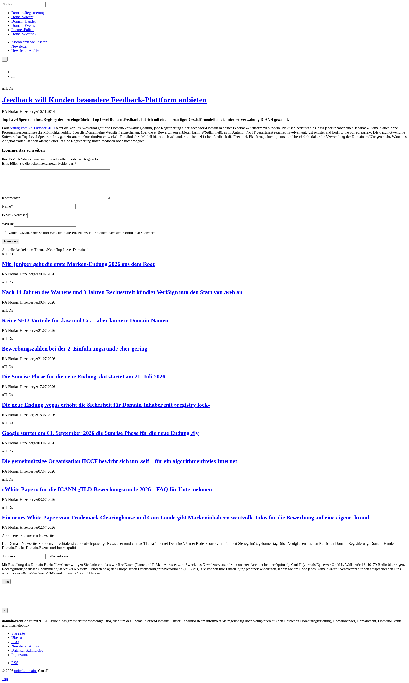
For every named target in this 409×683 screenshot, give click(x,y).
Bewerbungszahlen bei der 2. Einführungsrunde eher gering (74, 349)
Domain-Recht (22, 17)
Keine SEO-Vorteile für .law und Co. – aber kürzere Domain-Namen (85, 320)
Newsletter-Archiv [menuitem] (25, 51)
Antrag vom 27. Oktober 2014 (32, 128)
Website (8, 224)
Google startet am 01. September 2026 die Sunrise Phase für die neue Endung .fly (100, 433)
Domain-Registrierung (28, 13)
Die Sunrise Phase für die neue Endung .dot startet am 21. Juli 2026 (83, 376)
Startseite (18, 633)
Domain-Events (23, 25)
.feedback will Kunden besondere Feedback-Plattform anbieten (104, 100)
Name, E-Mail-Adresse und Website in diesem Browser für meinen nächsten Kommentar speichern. (82, 233)
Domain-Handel (23, 21)
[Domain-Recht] (2, 64)
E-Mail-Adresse (14, 215)
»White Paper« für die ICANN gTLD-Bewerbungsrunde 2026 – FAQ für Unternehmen (107, 489)
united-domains (25, 671)
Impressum (19, 655)
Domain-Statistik (23, 34)
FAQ (15, 642)
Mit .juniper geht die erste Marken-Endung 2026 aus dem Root (78, 264)
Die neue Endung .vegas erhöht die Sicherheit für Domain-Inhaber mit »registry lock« (106, 405)
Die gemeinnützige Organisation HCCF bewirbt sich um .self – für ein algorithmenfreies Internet (119, 461)
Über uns (18, 638)
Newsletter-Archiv (25, 646)
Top (5, 679)
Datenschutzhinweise (27, 650)
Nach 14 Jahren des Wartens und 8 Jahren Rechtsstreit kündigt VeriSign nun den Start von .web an (122, 292)
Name (7, 206)
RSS (14, 663)
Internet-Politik (22, 30)
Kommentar (11, 198)
